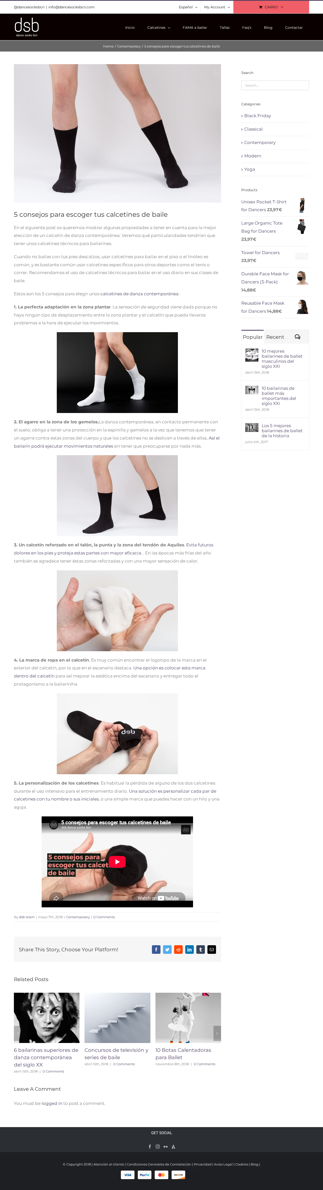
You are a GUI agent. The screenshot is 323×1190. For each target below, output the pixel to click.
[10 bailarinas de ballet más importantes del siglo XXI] (251, 389)
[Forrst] (173, 1147)
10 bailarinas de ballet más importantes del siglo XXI (279, 396)
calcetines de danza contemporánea (139, 293)
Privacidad (202, 1164)
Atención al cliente (108, 1164)
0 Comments (104, 917)
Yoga (249, 169)
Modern (252, 155)
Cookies (241, 1164)
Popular (253, 337)
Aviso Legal (223, 1164)
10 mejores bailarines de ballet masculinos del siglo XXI (282, 359)
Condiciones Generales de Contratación (159, 1164)
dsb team (27, 917)
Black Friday (257, 115)
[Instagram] (158, 1147)
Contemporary (78, 917)
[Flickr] (166, 1147)
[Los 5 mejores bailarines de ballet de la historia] (251, 426)
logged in (52, 1103)
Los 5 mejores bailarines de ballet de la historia (282, 430)
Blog (254, 1164)
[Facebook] (150, 1147)
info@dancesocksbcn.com (71, 7)
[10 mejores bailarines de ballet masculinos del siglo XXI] (251, 352)
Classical (253, 129)
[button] (17, 1033)
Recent (275, 337)
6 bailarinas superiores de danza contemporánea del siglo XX (46, 1057)
